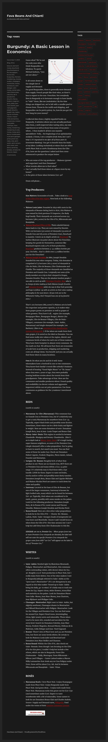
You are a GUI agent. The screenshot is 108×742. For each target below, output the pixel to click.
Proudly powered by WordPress (35, 732)
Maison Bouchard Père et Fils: (38, 225)
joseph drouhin (12, 110)
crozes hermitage (84, 73)
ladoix (17, 112)
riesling (87, 95)
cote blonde (82, 62)
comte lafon (16, 90)
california (81, 47)
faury (80, 77)
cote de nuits (82, 70)
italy (95, 81)
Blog (8, 63)
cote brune (92, 62)
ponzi (80, 92)
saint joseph (82, 99)
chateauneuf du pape (85, 55)
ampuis (81, 40)
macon (9, 116)
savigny (9, 150)
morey (9, 132)
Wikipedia (59, 702)
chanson (17, 77)
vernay (80, 110)
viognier (88, 110)
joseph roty (11, 112)
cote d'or (10, 94)
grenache (93, 77)
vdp (95, 106)
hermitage (88, 81)
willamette (82, 114)
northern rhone (90, 84)
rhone (80, 95)
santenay (14, 147)
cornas (89, 58)
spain (94, 103)
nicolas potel (15, 134)
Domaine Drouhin (36, 287)
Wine (13, 63)
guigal (80, 81)
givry (8, 103)
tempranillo (88, 106)
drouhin (10, 99)
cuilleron (95, 73)
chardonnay (11, 79)
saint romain (16, 143)
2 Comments (11, 155)
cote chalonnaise (13, 92)
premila (95, 92)
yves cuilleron (92, 114)
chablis (89, 47)
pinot (9, 139)
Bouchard (64, 237)
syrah (80, 106)
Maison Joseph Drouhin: (36, 257)
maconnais (11, 121)
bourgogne (13, 72)
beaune (9, 66)
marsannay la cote (13, 130)
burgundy (10, 77)
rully (12, 141)
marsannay (16, 128)
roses (8, 141)
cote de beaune (91, 66)
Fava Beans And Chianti (25, 16)
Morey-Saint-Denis (48, 440)
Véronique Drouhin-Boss (55, 281)
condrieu (81, 58)
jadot (13, 103)
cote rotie (92, 70)
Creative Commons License (57, 705)
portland (87, 92)
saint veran (10, 145)
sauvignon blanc (84, 103)
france (15, 99)
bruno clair (10, 74)
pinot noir (14, 139)
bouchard (15, 68)
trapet (15, 152)
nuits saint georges (13, 136)
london (80, 84)
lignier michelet (12, 114)
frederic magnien (13, 101)
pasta (80, 88)
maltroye (10, 125)
